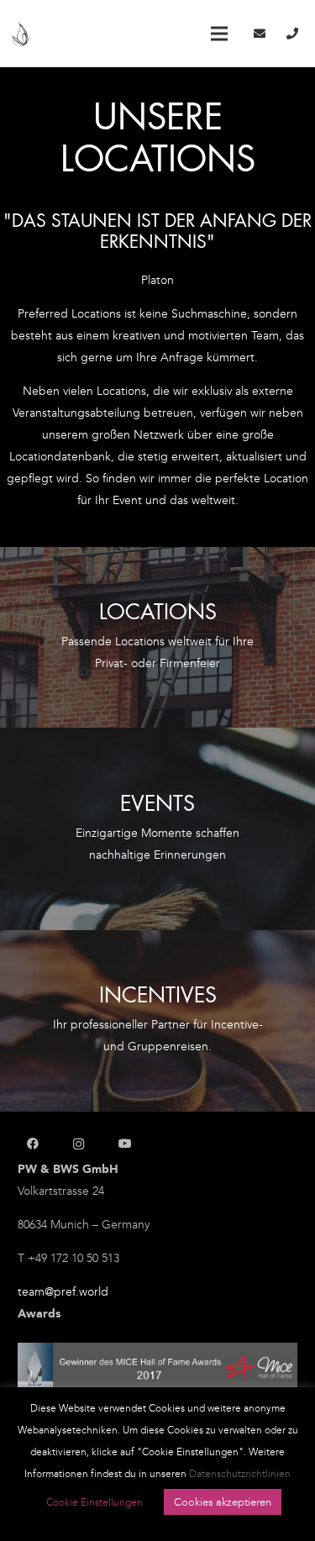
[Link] (20, 34)
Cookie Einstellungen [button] (94, 1502)
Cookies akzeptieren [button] (222, 1502)
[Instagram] (78, 1144)
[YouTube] (124, 1144)
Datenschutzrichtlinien (240, 1474)
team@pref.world (63, 1292)
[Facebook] (32, 1144)
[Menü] (219, 34)
